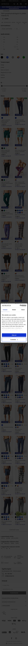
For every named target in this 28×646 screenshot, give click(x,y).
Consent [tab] (5, 309)
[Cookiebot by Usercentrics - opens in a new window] (20, 306)
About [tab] (23, 309)
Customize (13, 339)
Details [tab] (14, 309)
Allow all (14, 335)
